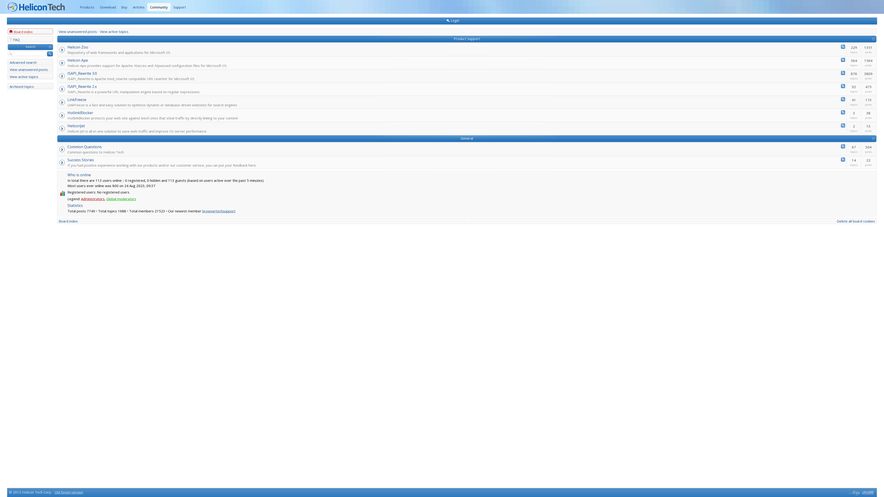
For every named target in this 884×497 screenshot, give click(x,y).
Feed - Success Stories (843, 159)
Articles (139, 7)
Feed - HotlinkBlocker (843, 112)
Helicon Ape (77, 60)
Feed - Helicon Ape (843, 60)
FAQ (16, 39)
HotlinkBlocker (80, 113)
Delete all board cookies (856, 221)
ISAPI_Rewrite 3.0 (82, 73)
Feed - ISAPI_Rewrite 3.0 (843, 73)
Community (159, 7)
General (467, 138)
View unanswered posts (29, 69)
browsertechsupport (219, 211)
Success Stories (80, 160)
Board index (23, 31)
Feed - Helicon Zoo (843, 47)
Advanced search (23, 62)
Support (179, 7)
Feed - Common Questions (843, 146)
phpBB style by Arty (854, 493)
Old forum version (69, 492)
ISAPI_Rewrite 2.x (82, 86)
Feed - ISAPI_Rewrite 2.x (843, 86)
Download (108, 7)
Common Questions (84, 147)
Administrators (93, 198)
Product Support (467, 38)
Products (87, 7)
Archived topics (22, 86)
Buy (124, 7)
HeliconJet (76, 126)
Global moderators (121, 198)
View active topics (24, 76)
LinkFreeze (76, 99)
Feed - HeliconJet (843, 125)
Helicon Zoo (77, 47)
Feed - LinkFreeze (843, 99)
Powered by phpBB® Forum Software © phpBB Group (868, 493)
